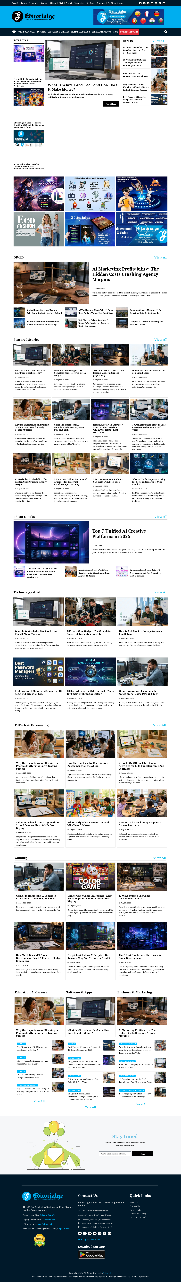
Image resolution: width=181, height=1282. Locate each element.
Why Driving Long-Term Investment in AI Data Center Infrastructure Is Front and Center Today (135, 1050)
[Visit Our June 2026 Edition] (90, 229)
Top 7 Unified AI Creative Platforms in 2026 (119, 533)
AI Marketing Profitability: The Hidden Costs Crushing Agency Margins (125, 274)
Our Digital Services (115, 3)
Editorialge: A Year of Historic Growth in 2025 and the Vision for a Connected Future (29, 125)
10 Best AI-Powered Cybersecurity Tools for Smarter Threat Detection (90, 692)
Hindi (61, 3)
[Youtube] (164, 3)
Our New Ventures (129, 32)
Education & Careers (58, 32)
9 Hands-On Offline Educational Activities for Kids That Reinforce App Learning (70, 482)
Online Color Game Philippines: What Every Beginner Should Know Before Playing (89, 898)
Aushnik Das (49, 1219)
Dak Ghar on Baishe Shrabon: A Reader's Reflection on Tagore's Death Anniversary (93, 323)
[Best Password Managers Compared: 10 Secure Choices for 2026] (159, 99)
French (24, 3)
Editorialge (108, 1273)
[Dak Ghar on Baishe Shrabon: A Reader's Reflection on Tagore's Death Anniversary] (71, 323)
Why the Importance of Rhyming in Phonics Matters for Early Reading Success (136, 87)
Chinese (53, 3)
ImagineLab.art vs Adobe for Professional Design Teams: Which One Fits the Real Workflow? (83, 1096)
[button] (166, 32)
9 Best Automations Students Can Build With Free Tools (108, 480)
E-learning (101, 3)
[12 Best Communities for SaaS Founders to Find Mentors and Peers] (160, 1077)
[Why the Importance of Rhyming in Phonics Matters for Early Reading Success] (159, 87)
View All (159, 41)
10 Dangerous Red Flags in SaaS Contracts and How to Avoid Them (149, 427)
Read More (111, 103)
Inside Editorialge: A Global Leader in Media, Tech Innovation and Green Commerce (29, 166)
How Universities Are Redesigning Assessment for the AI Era (87, 764)
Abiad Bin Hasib (99, 288)
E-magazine (79, 3)
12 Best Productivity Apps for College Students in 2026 (30, 1076)
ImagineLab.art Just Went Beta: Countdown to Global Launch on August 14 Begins (93, 573)
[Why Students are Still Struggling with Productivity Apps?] (58, 1045)
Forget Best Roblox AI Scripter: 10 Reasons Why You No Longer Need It (88, 956)
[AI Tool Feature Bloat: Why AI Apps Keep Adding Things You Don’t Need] (71, 312)
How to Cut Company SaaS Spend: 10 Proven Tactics (136, 1066)
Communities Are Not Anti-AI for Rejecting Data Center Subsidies (146, 311)
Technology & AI (26, 32)
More (115, 32)
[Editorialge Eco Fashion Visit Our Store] (39, 229)
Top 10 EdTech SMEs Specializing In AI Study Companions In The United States (33, 1091)
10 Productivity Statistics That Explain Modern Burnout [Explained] (134, 63)
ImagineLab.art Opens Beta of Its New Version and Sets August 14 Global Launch (145, 573)
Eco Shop (90, 3)
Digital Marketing (80, 32)
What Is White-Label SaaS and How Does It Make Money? (82, 87)
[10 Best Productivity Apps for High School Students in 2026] (58, 1059)
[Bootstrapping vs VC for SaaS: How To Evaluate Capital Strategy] (160, 1092)
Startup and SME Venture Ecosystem (132, 1090)
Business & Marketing (127, 1061)
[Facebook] (140, 3)
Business (41, 32)
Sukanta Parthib (47, 1215)
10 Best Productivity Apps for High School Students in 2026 (32, 1062)
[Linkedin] (152, 3)
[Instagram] (156, 3)
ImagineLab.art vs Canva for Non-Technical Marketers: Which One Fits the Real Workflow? (108, 428)
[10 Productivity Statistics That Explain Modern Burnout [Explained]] (159, 62)
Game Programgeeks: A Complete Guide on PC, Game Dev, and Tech (69, 427)
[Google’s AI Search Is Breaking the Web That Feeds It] (122, 323)
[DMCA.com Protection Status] (39, 1246)
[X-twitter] (144, 3)
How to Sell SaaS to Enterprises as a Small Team (136, 74)
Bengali (69, 3)
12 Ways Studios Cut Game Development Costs (134, 897)
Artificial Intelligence (128, 1043)
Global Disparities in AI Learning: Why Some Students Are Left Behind (44, 311)
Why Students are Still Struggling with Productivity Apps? (32, 1048)
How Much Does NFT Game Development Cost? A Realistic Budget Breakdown (39, 958)
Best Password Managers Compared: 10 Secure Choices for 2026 (134, 100)
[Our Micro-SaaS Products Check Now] (90, 193)
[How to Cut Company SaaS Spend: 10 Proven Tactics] (160, 1063)
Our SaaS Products (101, 32)
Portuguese (33, 3)
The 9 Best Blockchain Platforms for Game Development (140, 956)
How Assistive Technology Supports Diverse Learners (140, 824)
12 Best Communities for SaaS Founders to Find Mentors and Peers (135, 1080)
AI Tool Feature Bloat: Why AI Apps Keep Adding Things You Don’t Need (96, 311)
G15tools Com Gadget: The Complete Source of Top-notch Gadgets (135, 50)
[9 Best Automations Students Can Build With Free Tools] (109, 1077)
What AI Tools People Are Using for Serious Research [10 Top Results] (148, 482)
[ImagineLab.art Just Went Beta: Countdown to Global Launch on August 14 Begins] (71, 571)
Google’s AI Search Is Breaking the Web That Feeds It (146, 323)
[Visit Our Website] (39, 193)
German (44, 3)
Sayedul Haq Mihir (46, 1224)
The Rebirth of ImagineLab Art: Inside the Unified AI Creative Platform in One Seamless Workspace (28, 82)
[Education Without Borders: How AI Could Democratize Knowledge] (19, 323)
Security (72, 1043)
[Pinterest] (148, 3)
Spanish (15, 3)
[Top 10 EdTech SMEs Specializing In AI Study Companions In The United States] (58, 1087)
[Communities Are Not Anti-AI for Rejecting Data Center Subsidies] (122, 312)
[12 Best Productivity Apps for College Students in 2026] (58, 1073)
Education (21, 1043)
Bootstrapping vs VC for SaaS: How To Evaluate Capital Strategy (135, 1095)
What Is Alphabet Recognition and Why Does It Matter (88, 824)
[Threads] (160, 3)
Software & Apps (74, 1058)
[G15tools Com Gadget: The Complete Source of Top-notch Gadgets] (159, 50)
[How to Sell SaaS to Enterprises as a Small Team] (159, 75)
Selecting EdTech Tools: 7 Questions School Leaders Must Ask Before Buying (37, 825)
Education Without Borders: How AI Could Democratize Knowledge (44, 323)
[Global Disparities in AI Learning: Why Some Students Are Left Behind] (19, 312)
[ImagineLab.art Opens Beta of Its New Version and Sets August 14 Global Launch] (122, 571)
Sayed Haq (97, 545)
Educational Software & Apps (27, 1085)
